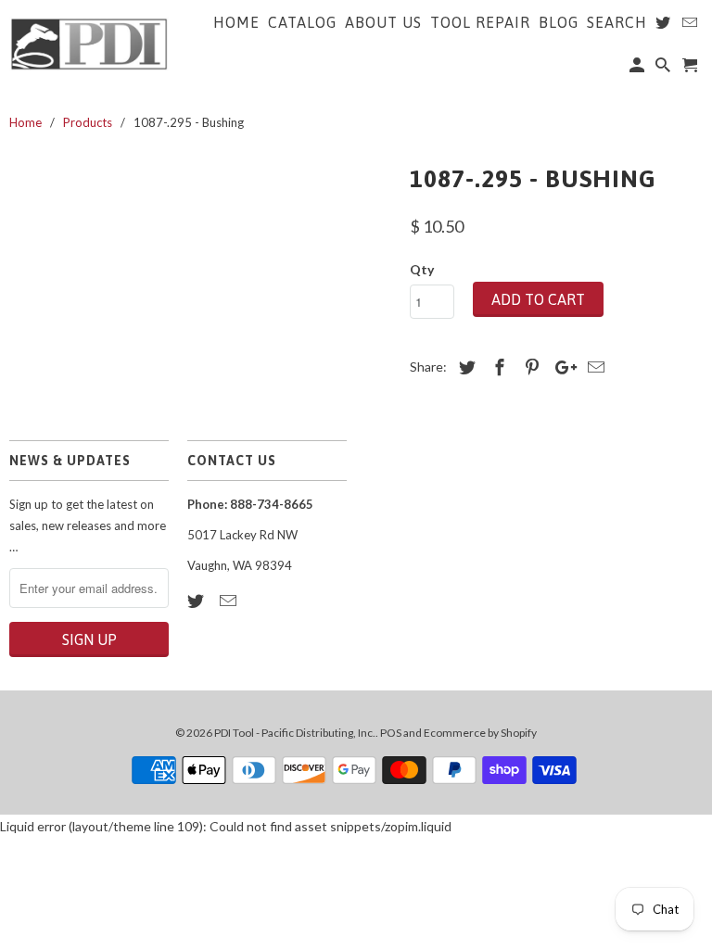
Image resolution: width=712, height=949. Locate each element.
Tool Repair (480, 22)
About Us (383, 22)
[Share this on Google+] (561, 367)
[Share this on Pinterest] (529, 367)
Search (617, 22)
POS (390, 733)
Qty (422, 269)
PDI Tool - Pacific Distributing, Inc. (294, 733)
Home (236, 22)
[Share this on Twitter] (464, 367)
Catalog (302, 22)
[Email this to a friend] (593, 367)
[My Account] (638, 69)
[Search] (664, 69)
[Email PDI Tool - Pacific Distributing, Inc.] (230, 600)
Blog (558, 22)
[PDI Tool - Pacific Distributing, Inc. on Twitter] (197, 600)
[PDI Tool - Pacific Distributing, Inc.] (89, 42)
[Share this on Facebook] (497, 367)
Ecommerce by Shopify (480, 733)
